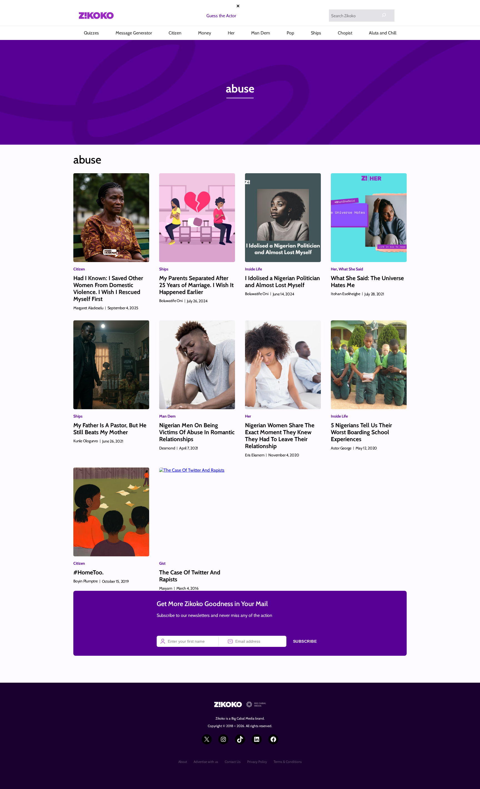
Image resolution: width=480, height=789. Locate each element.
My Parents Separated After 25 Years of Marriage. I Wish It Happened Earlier (196, 285)
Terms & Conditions (288, 762)
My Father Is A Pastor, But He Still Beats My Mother (109, 429)
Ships (163, 269)
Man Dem (167, 416)
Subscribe (305, 641)
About (182, 762)
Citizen (79, 269)
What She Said (351, 269)
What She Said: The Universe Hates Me (367, 281)
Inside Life (253, 269)
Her (334, 269)
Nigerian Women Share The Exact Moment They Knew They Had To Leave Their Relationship (279, 436)
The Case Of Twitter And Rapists (189, 576)
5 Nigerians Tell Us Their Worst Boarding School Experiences (361, 432)
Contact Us (233, 762)
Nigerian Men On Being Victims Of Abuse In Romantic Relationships (197, 432)
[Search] (384, 15)
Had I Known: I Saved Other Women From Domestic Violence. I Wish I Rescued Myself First (108, 289)
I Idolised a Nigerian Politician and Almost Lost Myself (282, 281)
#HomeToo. (88, 572)
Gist (162, 563)
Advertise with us (206, 762)
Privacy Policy (257, 762)
